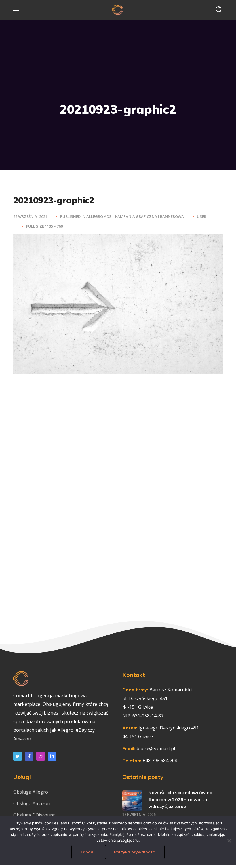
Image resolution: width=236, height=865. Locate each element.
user (201, 216)
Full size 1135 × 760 (44, 226)
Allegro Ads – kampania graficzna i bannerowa (135, 216)
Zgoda (86, 852)
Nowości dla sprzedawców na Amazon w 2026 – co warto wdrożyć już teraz (180, 799)
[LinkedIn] (52, 756)
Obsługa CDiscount (34, 815)
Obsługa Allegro (30, 792)
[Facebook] (29, 756)
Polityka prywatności (135, 852)
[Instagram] (40, 756)
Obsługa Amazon (31, 803)
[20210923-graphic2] (118, 238)
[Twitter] (17, 756)
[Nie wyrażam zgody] (229, 840)
